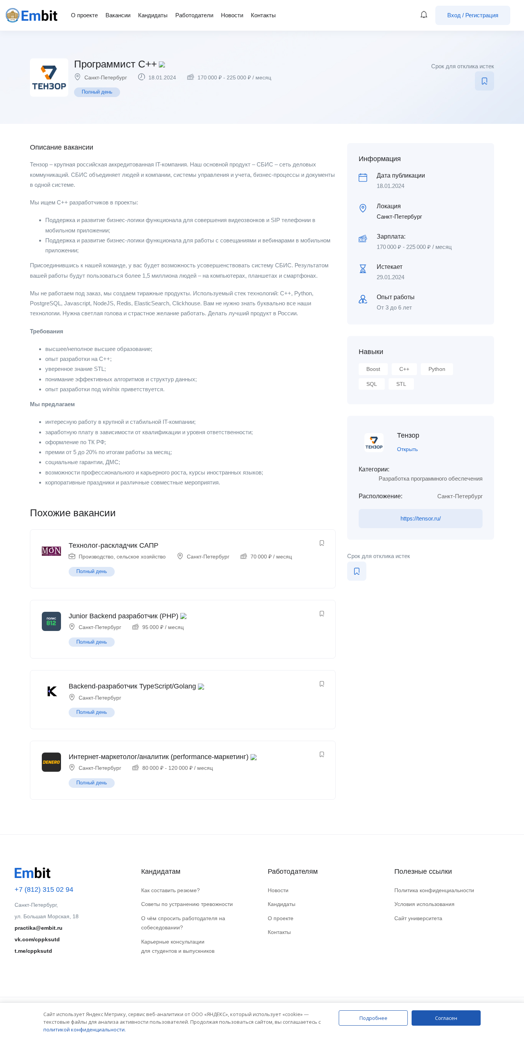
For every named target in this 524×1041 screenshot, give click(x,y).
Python (436, 369)
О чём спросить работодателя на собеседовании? (183, 923)
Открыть (407, 449)
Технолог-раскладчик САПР (113, 545)
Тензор (408, 435)
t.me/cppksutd (33, 951)
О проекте (84, 15)
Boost (373, 369)
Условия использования (424, 904)
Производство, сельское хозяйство (122, 556)
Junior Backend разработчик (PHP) (123, 616)
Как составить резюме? (170, 890)
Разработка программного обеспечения (431, 478)
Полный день (97, 92)
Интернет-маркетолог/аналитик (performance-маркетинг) (159, 757)
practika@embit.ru (39, 928)
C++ (404, 369)
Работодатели (194, 15)
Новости (232, 15)
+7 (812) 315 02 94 (44, 889)
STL (401, 384)
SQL (371, 384)
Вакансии (117, 15)
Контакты (263, 15)
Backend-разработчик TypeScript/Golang (132, 686)
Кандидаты (153, 15)
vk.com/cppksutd (37, 939)
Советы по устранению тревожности (187, 904)
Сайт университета (418, 918)
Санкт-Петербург (105, 77)
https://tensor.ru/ (420, 518)
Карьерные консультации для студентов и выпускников (177, 946)
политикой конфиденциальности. (84, 1029)
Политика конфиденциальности (434, 890)
